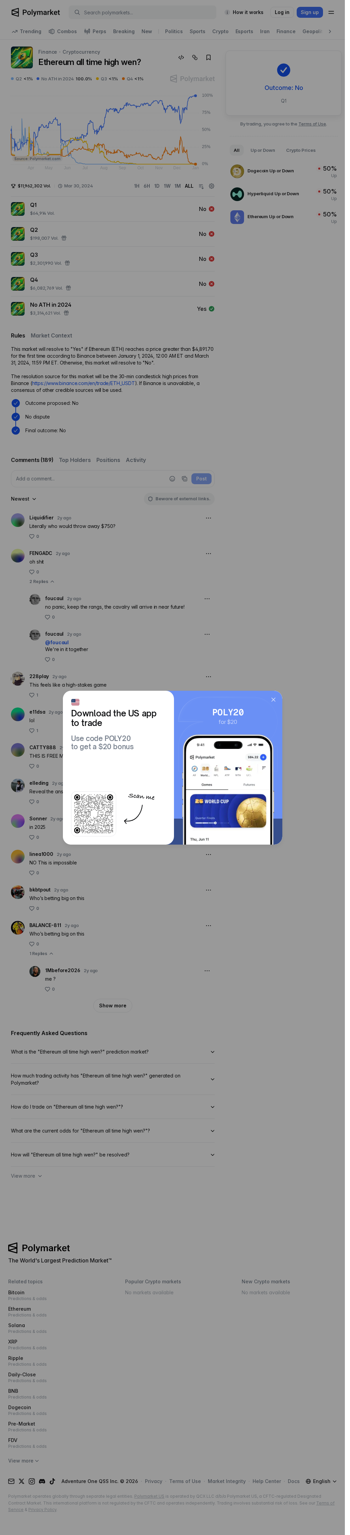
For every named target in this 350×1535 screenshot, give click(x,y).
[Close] (273, 699)
